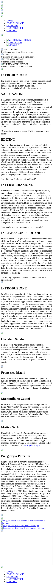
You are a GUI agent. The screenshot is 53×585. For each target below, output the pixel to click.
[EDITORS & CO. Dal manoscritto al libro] (26, 523)
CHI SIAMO (12, 25)
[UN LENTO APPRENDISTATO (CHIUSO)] (22, 528)
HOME (10, 21)
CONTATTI (12, 30)
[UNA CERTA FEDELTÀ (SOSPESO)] (20, 525)
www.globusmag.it (31, 445)
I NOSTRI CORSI (15, 28)
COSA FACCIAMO (15, 23)
